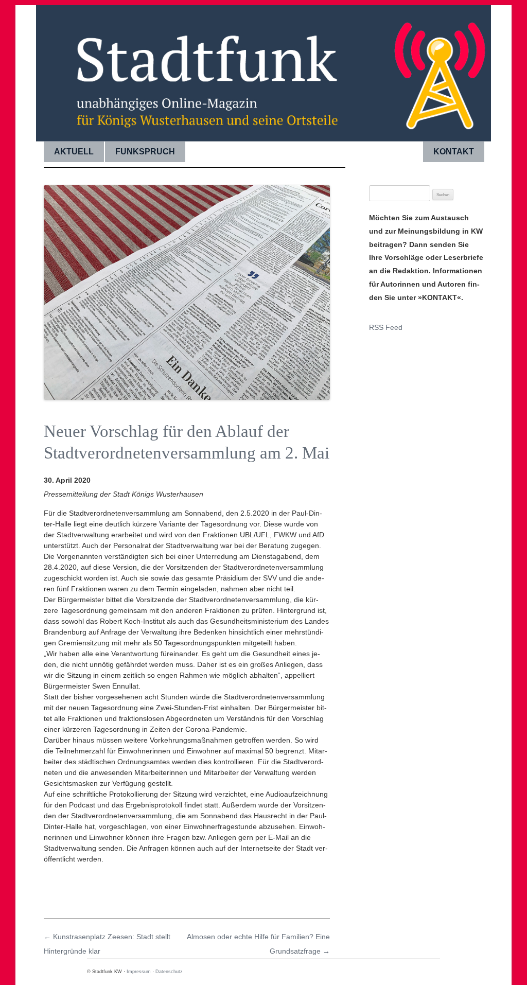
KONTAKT (453, 151)
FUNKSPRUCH (145, 151)
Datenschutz (169, 971)
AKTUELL (74, 151)
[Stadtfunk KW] (263, 69)
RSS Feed (385, 327)
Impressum (139, 971)
